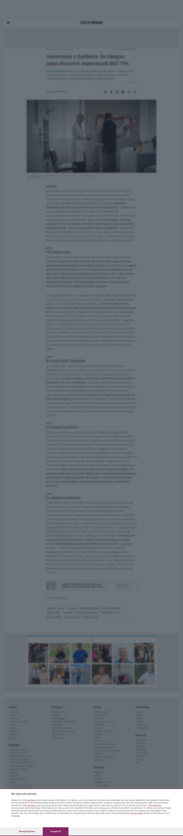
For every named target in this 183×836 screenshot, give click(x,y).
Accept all (56, 831)
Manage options (27, 831)
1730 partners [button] (29, 800)
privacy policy (136, 813)
